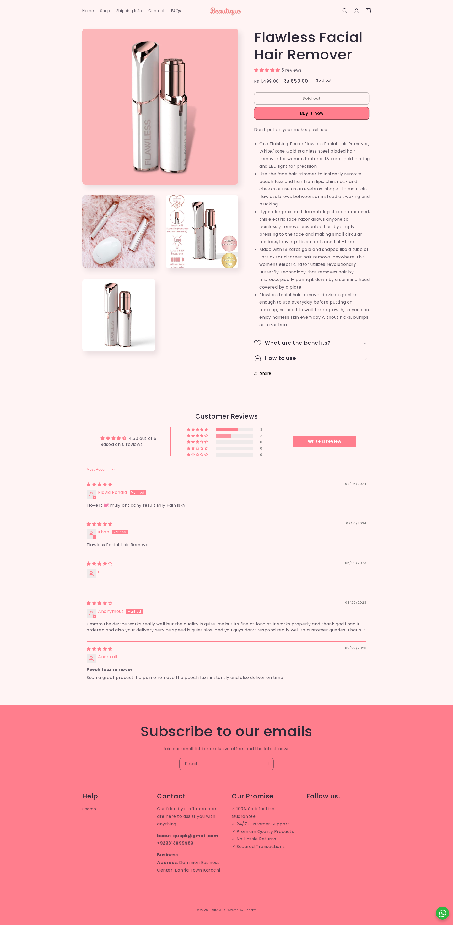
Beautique (217, 910)
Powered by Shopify (241, 910)
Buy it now (311, 113)
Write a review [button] (325, 441)
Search (89, 809)
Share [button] (265, 373)
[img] (99, 485)
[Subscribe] (267, 764)
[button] (345, 11)
